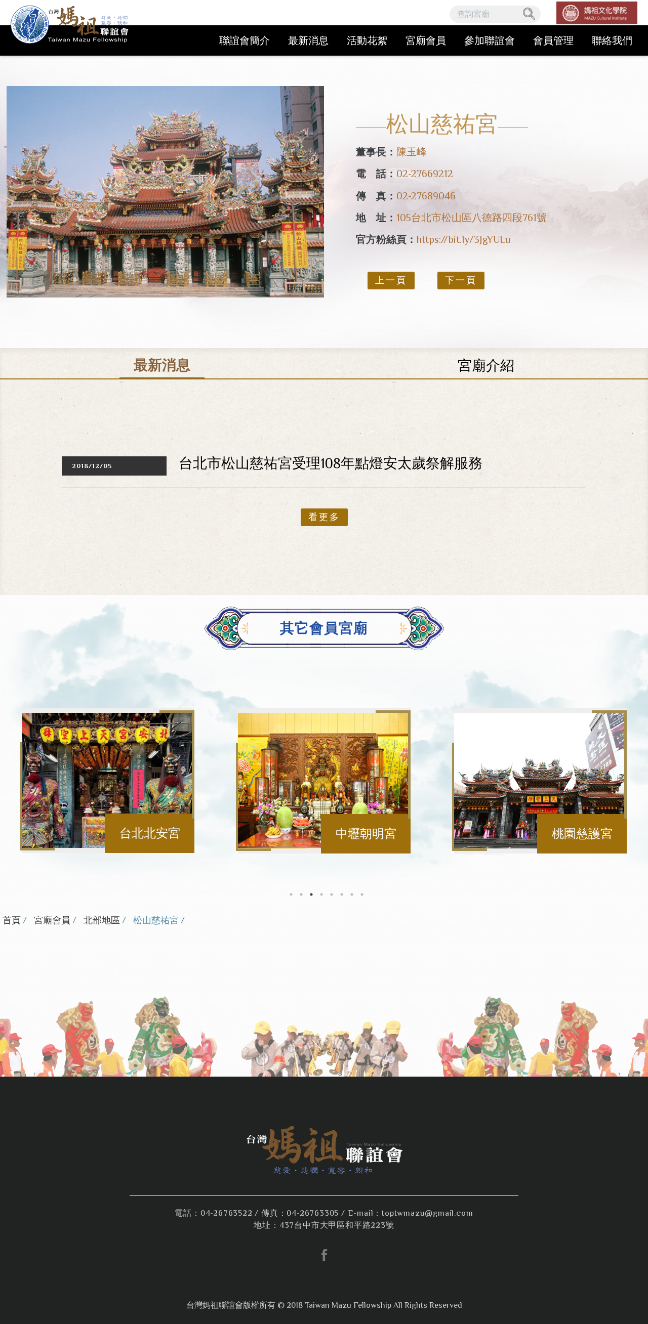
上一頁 (391, 280)
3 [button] (311, 894)
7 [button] (352, 894)
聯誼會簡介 (244, 40)
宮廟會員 (426, 40)
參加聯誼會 (489, 40)
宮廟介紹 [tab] (486, 365)
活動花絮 (367, 40)
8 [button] (362, 894)
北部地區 (102, 920)
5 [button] (332, 894)
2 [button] (301, 894)
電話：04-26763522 (213, 1213)
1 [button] (291, 894)
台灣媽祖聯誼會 (71, 28)
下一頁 (461, 280)
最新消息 (308, 40)
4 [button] (321, 894)
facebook (324, 1255)
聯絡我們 (612, 40)
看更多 (324, 517)
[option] (165, 191)
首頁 (12, 920)
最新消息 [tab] (162, 365)
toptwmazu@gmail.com (427, 1213)
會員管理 (553, 40)
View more (108, 780)
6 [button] (342, 894)
